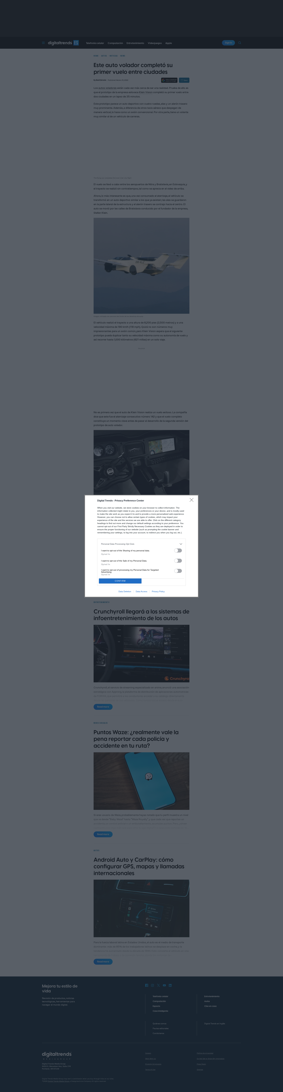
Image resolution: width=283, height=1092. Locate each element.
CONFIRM (120, 581)
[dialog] (141, 546)
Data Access (141, 591)
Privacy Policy (158, 591)
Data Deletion (125, 591)
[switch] (178, 550)
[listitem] (141, 544)
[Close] (192, 501)
